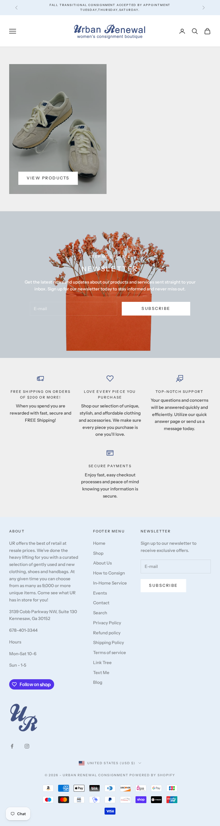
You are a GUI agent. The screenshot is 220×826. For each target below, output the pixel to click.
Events (100, 593)
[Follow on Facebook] (12, 746)
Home (99, 543)
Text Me (101, 672)
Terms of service (109, 652)
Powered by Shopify (152, 775)
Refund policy (107, 632)
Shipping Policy (108, 642)
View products (48, 178)
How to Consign (109, 573)
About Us (102, 563)
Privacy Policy (107, 622)
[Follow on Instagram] (27, 746)
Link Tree (102, 662)
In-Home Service (110, 583)
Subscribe (156, 308)
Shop (98, 553)
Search (100, 612)
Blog (97, 682)
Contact (101, 602)
